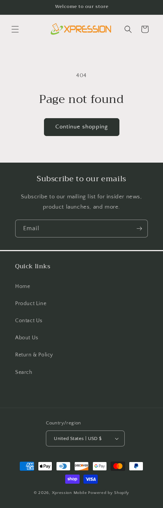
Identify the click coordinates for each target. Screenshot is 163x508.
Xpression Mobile (69, 493)
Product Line (30, 304)
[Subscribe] (139, 228)
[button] (15, 29)
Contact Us (28, 321)
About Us (26, 338)
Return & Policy (34, 355)
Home (22, 286)
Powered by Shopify (108, 493)
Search (24, 372)
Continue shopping (81, 126)
